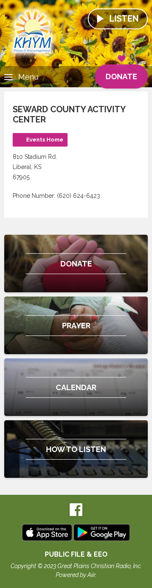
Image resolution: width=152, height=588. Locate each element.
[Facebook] (76, 514)
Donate (121, 76)
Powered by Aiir (75, 574)
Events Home (44, 139)
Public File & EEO (76, 554)
